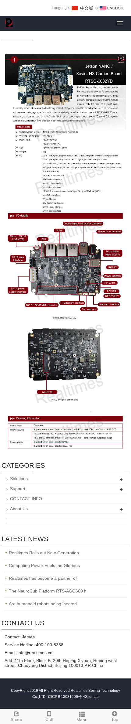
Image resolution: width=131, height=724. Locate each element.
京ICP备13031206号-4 (66, 697)
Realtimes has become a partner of (43, 578)
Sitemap (92, 697)
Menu (81, 719)
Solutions (19, 478)
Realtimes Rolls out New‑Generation (44, 552)
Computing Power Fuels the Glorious (44, 565)
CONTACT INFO (26, 498)
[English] (111, 8)
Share (16, 719)
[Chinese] (82, 8)
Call (49, 719)
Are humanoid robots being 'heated (43, 603)
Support (17, 488)
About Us (19, 508)
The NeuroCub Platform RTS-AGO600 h (48, 591)
